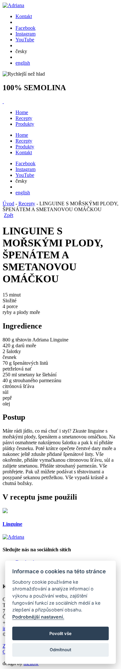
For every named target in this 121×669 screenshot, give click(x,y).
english (22, 63)
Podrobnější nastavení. (38, 617)
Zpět (8, 215)
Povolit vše (60, 633)
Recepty (23, 118)
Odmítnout (60, 649)
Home (21, 112)
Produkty (24, 124)
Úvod (8, 203)
